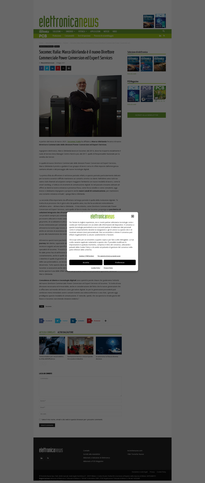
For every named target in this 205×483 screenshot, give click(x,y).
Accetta (86, 262)
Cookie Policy (95, 268)
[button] (132, 216)
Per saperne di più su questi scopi (109, 256)
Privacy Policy (108, 268)
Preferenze (119, 262)
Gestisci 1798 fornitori (86, 256)
